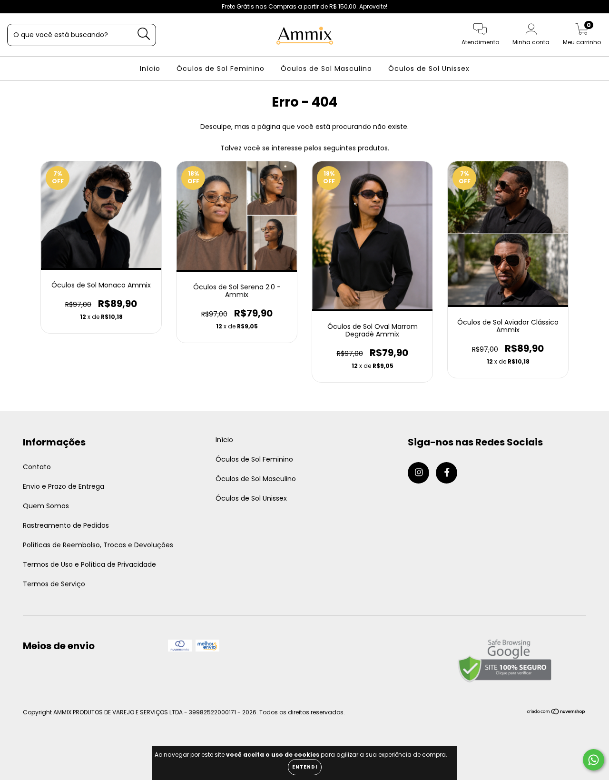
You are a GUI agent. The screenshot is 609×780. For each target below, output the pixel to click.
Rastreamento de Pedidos (66, 525)
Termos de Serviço (54, 584)
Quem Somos (46, 506)
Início (150, 68)
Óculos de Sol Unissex (429, 68)
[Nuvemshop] (556, 713)
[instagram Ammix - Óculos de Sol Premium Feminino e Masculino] (14, 6)
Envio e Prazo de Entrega (63, 486)
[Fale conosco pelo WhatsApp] (593, 759)
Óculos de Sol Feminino (221, 68)
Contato (37, 467)
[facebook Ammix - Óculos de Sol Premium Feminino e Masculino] (27, 6)
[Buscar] (144, 34)
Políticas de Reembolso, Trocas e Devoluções (98, 545)
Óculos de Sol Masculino (326, 68)
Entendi (304, 766)
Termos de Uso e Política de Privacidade (89, 564)
